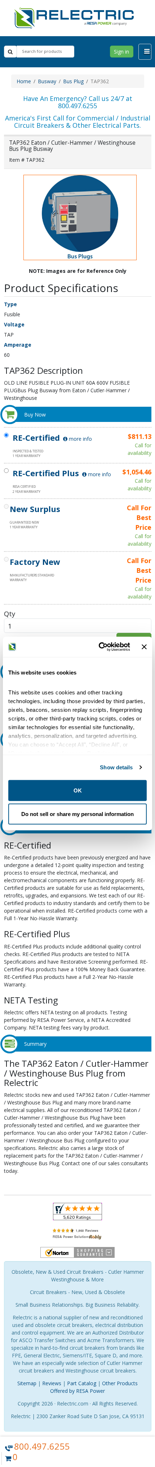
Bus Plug (73, 81)
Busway (47, 81)
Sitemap (26, 1383)
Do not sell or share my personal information (77, 814)
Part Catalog (81, 1383)
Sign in (121, 51)
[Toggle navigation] (144, 52)
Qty (9, 613)
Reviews (51, 1383)
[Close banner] (144, 646)
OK (78, 790)
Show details (116, 767)
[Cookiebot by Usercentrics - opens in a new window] (99, 647)
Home (24, 81)
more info (79, 438)
